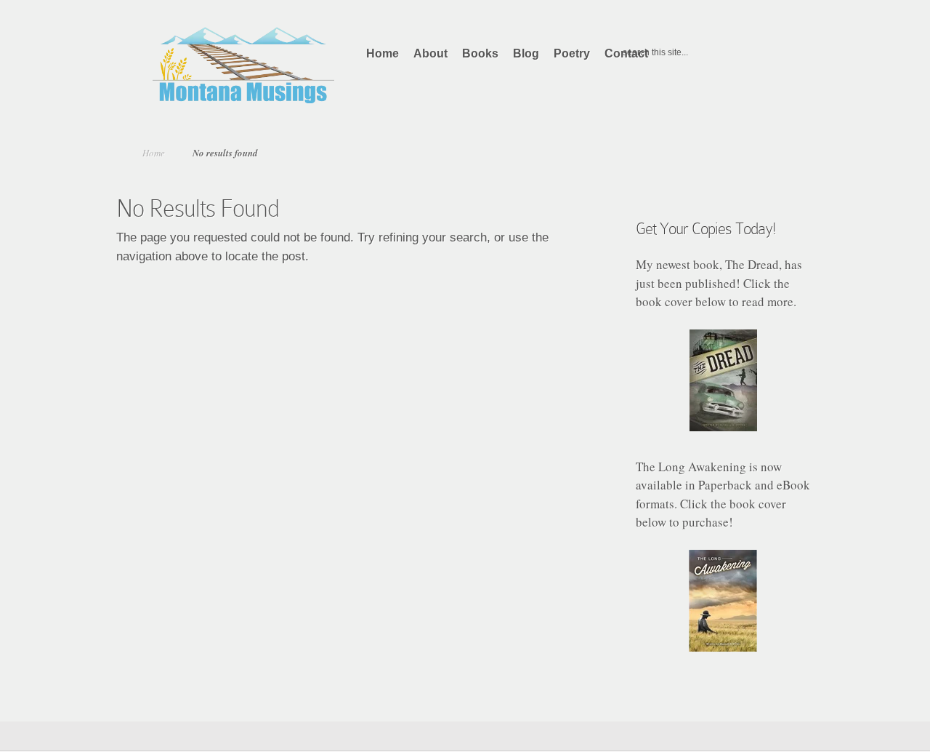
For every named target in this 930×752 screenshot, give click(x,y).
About (430, 53)
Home (382, 53)
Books (480, 53)
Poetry (572, 53)
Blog (526, 53)
